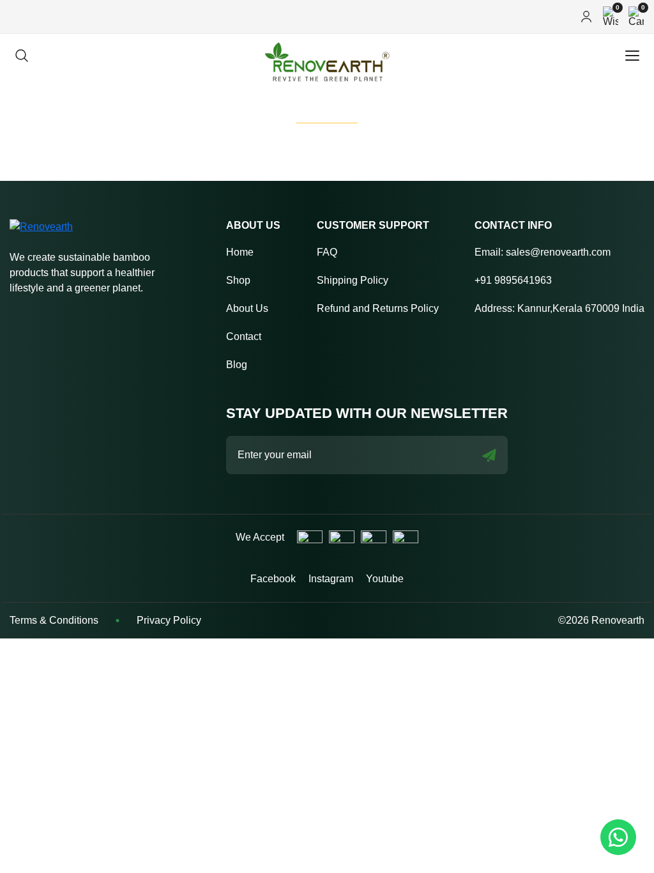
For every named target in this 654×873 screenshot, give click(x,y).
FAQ (327, 252)
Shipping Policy (352, 280)
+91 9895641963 (513, 280)
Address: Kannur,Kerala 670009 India (559, 308)
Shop (238, 280)
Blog (236, 364)
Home (240, 252)
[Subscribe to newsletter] (489, 455)
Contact (243, 336)
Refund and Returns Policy (378, 308)
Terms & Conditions (54, 620)
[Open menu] (632, 55)
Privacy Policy (169, 620)
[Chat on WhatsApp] (618, 837)
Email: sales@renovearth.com (543, 252)
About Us (247, 308)
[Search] (21, 55)
